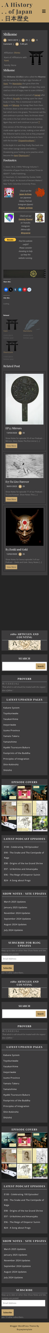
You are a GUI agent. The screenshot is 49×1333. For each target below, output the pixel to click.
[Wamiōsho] (32, 325)
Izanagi (37, 95)
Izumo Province (11, 730)
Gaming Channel (26, 219)
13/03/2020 (12, 433)
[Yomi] (12, 325)
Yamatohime (10, 741)
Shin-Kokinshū (11, 764)
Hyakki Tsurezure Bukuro (16, 747)
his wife (16, 98)
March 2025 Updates (15, 901)
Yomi (6, 60)
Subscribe (7, 968)
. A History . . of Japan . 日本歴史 (17, 11)
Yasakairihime (10, 719)
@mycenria (25, 233)
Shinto (17, 52)
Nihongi (15, 105)
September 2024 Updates (17, 918)
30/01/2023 (12, 486)
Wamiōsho (17, 83)
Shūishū (7, 770)
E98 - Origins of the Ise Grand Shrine (23, 863)
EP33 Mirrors (14, 428)
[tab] (44, 11)
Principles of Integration (16, 758)
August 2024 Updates (15, 924)
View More (11, 445)
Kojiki (5, 105)
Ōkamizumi (24, 155)
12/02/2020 (12, 554)
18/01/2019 (13, 40)
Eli (27, 40)
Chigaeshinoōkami (26, 140)
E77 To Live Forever (17, 481)
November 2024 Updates (17, 913)
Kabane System (11, 707)
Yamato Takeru (11, 736)
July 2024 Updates (13, 930)
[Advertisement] (24, 601)
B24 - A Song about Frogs (17, 880)
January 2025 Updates (15, 907)
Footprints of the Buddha (16, 753)
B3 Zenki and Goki (17, 549)
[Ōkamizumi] (12, 346)
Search (24, 658)
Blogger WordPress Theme (23, 1326)
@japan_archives (26, 207)
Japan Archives (25, 194)
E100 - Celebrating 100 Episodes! (21, 847)
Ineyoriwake (9, 724)
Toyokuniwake (10, 713)
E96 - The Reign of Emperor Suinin (22, 874)
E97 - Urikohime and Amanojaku (21, 869)
